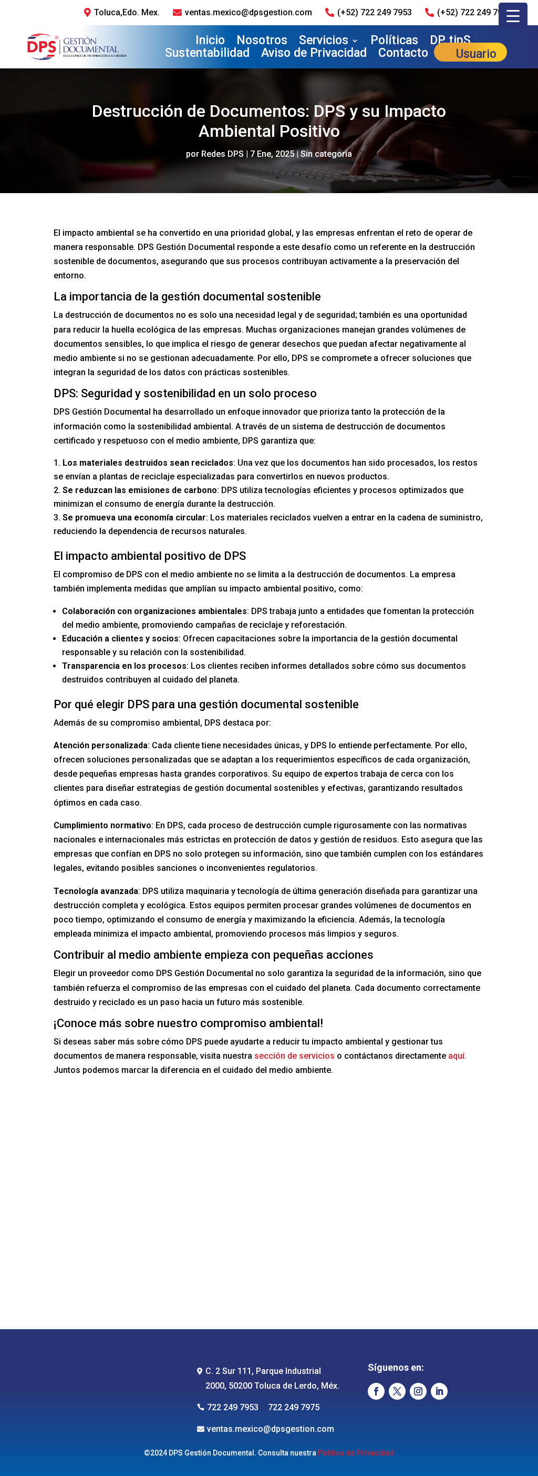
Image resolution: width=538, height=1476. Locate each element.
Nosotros (261, 41)
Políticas (394, 41)
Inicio (210, 41)
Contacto (403, 54)
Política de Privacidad (356, 1453)
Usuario (476, 55)
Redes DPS (222, 154)
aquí (455, 1056)
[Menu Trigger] (513, 16)
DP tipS (450, 41)
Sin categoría (326, 154)
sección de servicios (294, 1056)
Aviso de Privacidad (314, 54)
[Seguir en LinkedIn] (439, 1391)
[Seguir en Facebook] (376, 1391)
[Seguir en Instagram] (418, 1391)
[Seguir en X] (397, 1391)
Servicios (323, 41)
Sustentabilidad (207, 54)
